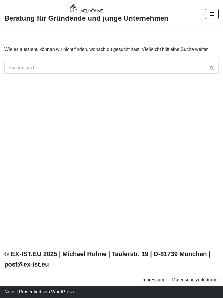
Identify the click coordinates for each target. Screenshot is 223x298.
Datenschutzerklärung (194, 279)
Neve (9, 291)
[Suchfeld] (212, 68)
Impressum (152, 279)
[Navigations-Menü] (212, 14)
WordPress (62, 291)
